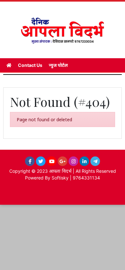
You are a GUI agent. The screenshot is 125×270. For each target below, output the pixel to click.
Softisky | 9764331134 (76, 177)
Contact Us (30, 65)
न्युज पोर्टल (58, 65)
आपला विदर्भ (60, 171)
